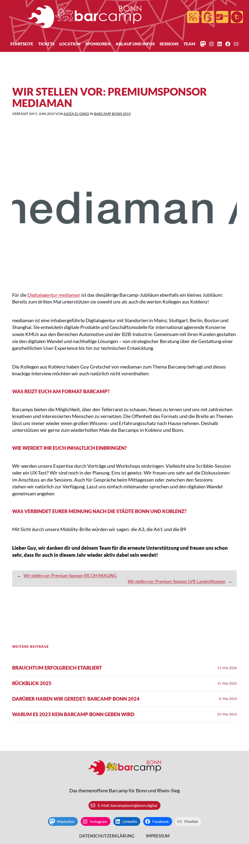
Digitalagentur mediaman (53, 295)
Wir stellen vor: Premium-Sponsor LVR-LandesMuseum (176, 581)
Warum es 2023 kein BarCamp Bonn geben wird (73, 714)
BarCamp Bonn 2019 (112, 114)
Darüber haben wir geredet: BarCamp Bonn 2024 (76, 699)
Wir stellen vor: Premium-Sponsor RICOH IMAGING (70, 575)
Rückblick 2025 (32, 683)
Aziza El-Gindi (76, 114)
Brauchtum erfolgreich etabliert (57, 668)
